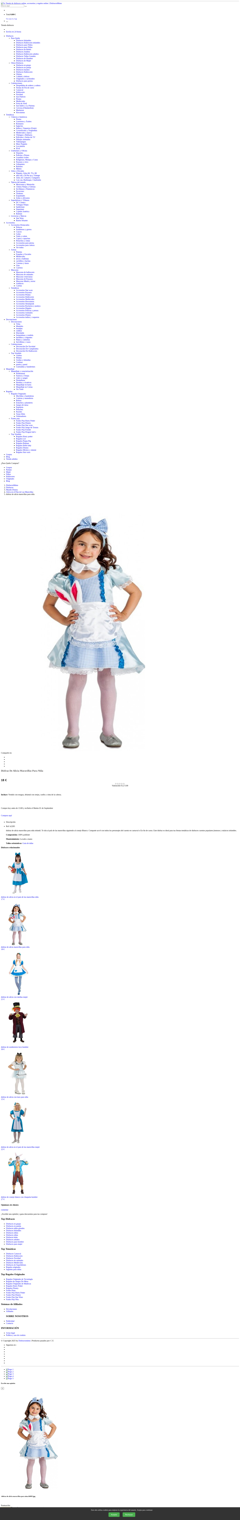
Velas (18, 324)
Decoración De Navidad (25, 346)
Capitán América (22, 211)
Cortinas (19, 362)
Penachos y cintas (23, 241)
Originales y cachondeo (25, 79)
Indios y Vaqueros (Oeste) (26, 128)
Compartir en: (6, 753)
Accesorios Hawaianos (25, 301)
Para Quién (15, 38)
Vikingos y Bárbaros (24, 135)
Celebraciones (16, 83)
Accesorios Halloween (25, 297)
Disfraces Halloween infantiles (28, 43)
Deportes (19, 153)
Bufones (19, 166)
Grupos (9, 454)
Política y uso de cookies (16, 1335)
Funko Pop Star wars (24, 425)
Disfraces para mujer (14, 1244)
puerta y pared (21, 364)
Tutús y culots (21, 236)
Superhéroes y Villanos (20, 200)
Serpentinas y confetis (24, 335)
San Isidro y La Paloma (25, 106)
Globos (19, 355)
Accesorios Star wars (24, 290)
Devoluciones (11, 1309)
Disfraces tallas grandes (15, 1228)
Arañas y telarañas (23, 360)
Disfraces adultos (13, 1239)
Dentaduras (20, 380)
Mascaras (14, 270)
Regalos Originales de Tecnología (19, 1279)
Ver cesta (8, 19)
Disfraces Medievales (14, 1263)
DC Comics (20, 202)
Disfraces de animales (14, 1260)
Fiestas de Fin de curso (25, 88)
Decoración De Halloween (26, 351)
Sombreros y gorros (24, 229)
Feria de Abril (21, 103)
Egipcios (19, 126)
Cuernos (19, 268)
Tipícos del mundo (18, 182)
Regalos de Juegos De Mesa (17, 1281)
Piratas (18, 99)
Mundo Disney (12, 490)
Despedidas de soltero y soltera (28, 85)
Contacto (9, 1323)
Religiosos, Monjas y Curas (27, 160)
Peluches (19, 409)
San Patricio (21, 97)
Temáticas (10, 115)
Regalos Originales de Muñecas (18, 1284)
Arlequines (20, 164)
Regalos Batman (22, 443)
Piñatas (19, 358)
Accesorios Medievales (25, 299)
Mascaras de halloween (25, 272)
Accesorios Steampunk (25, 304)
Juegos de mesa (22, 405)
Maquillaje (10, 369)
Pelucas (19, 227)
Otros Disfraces (17, 63)
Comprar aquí (6, 815)
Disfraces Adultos (23, 52)
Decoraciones (11, 319)
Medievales (20, 101)
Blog (8, 457)
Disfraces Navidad (13, 1258)
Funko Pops (11, 1290)
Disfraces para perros (24, 81)
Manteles (19, 326)
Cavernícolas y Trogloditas (26, 130)
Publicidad (10, 1321)
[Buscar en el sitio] (26, 6)
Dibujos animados (23, 139)
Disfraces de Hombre (24, 58)
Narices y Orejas (22, 376)
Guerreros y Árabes (24, 121)
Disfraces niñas (12, 1235)
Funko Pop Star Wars (14, 1297)
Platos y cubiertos (23, 340)
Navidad (19, 94)
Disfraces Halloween (24, 72)
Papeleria (19, 407)
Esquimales (20, 196)
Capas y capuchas (23, 238)
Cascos (19, 232)
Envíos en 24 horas (13, 32)
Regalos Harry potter (24, 436)
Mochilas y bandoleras (25, 396)
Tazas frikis (20, 414)
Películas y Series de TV (25, 137)
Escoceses (20, 191)
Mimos (19, 169)
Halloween (20, 92)
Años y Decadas (17, 171)
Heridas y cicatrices (23, 382)
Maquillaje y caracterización (22, 371)
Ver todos (20, 247)
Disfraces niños (12, 1233)
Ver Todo (19, 389)
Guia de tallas (27, 843)
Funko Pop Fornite (23, 430)
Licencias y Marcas (18, 216)
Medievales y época (24, 133)
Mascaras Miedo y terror (25, 281)
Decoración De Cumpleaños (27, 349)
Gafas (18, 234)
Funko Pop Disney (23, 423)
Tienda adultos (12, 459)
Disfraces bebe (12, 1237)
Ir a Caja (14, 19)
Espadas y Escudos (23, 254)
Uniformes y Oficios (19, 151)
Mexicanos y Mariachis (25, 184)
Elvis (18, 148)
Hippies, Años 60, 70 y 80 (26, 173)
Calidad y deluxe (22, 76)
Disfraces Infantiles (23, 40)
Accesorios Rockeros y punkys (28, 306)
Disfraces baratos (23, 70)
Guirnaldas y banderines (25, 367)
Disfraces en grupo (23, 65)
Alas (18, 265)
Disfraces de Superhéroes (16, 1265)
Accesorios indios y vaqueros (27, 317)
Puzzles (19, 412)
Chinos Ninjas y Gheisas (26, 187)
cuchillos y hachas (23, 261)
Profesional (20, 373)
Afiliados (9, 1311)
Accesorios (10, 223)
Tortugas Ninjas (22, 205)
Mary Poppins (21, 144)
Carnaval (19, 90)
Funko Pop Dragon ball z (26, 432)
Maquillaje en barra (23, 385)
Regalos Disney (22, 448)
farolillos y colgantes (24, 337)
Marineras (20, 110)
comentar (4, 1210)
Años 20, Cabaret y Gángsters (28, 178)
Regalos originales (13, 1267)
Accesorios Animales (24, 313)
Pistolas (19, 252)
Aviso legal (10, 1333)
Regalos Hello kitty (23, 445)
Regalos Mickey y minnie (26, 450)
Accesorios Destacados (20, 225)
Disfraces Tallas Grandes (26, 56)
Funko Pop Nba (12, 1299)
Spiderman (20, 207)
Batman (19, 214)
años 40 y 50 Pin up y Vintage (28, 175)
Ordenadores (21, 416)
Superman (20, 209)
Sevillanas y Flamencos (25, 189)
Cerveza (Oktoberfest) (25, 108)
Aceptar (114, 1515)
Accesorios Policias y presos (27, 310)
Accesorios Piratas (23, 295)
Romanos (20, 124)
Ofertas (19, 74)
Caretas (19, 286)
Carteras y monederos (24, 398)
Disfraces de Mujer (23, 61)
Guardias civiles (22, 157)
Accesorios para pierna (25, 243)
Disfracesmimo (24, 1341)
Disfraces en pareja (23, 67)
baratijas (19, 328)
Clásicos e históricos (19, 117)
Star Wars (20, 218)
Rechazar (129, 1515)
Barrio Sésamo (22, 220)
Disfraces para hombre (15, 1242)
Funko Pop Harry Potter (25, 421)
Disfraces (9, 36)
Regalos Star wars (23, 452)
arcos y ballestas (22, 259)
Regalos (9, 391)
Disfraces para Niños (24, 45)
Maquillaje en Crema (24, 387)
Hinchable (20, 333)
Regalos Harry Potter (14, 1286)
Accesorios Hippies (23, 308)
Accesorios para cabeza (25, 245)
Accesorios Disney (23, 315)
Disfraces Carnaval (13, 1254)
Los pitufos (20, 146)
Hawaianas (20, 112)
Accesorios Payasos (24, 292)
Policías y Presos (22, 155)
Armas (13, 250)
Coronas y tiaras (22, 263)
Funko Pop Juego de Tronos (27, 427)
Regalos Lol (21, 439)
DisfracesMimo (12, 485)
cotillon (19, 331)
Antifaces (20, 283)
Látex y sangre (22, 378)
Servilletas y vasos (23, 342)
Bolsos (18, 400)
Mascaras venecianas (24, 277)
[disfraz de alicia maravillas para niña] (96, 751)
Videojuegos (21, 142)
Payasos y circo (22, 162)
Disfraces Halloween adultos (27, 54)
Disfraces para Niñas (24, 47)
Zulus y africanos (23, 198)
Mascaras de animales (24, 274)
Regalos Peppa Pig (23, 441)
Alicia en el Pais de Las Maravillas (19, 492)
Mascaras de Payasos (24, 279)
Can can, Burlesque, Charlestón (28, 180)
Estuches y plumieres (24, 403)
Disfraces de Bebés (23, 49)
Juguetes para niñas (13, 1269)
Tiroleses (19, 193)
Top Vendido (16, 353)
